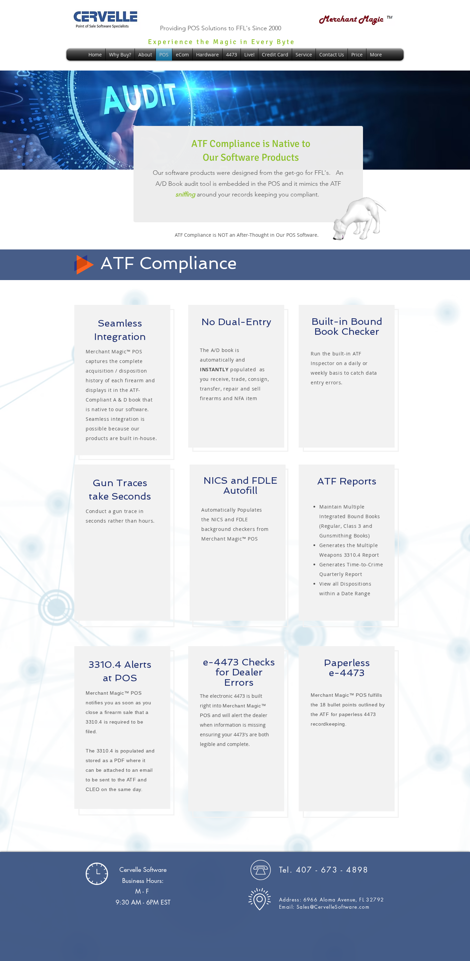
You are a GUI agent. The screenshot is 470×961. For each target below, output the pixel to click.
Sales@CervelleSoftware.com (333, 907)
